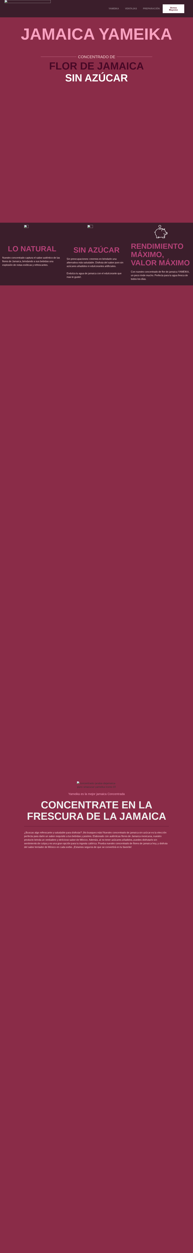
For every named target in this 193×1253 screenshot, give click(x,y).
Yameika (114, 8)
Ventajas (131, 8)
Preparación (151, 8)
